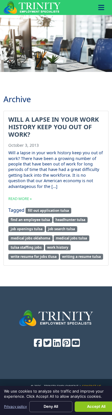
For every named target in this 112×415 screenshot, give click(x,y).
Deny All (51, 406)
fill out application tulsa (48, 210)
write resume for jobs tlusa (34, 256)
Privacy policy (15, 406)
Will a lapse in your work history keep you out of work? (53, 126)
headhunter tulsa (70, 219)
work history (57, 247)
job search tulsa (61, 228)
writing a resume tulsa (81, 256)
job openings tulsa (27, 228)
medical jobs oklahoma (30, 238)
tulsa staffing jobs (26, 247)
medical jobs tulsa (71, 238)
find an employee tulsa (30, 219)
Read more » (20, 198)
